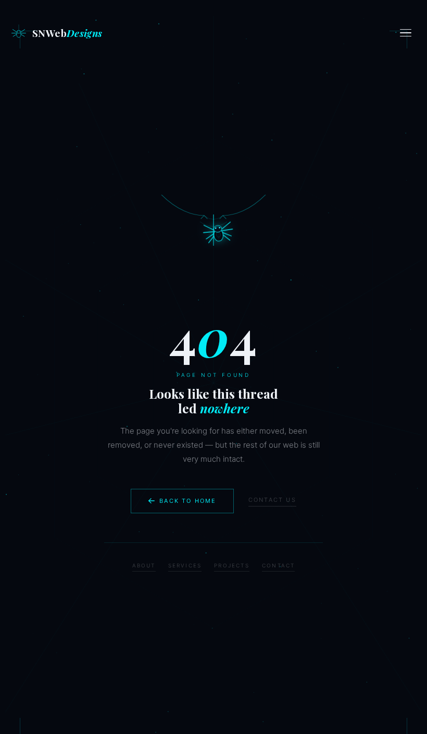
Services (185, 565)
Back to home (187, 500)
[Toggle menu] (407, 32)
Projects (231, 565)
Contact (278, 565)
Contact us (272, 499)
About (144, 565)
